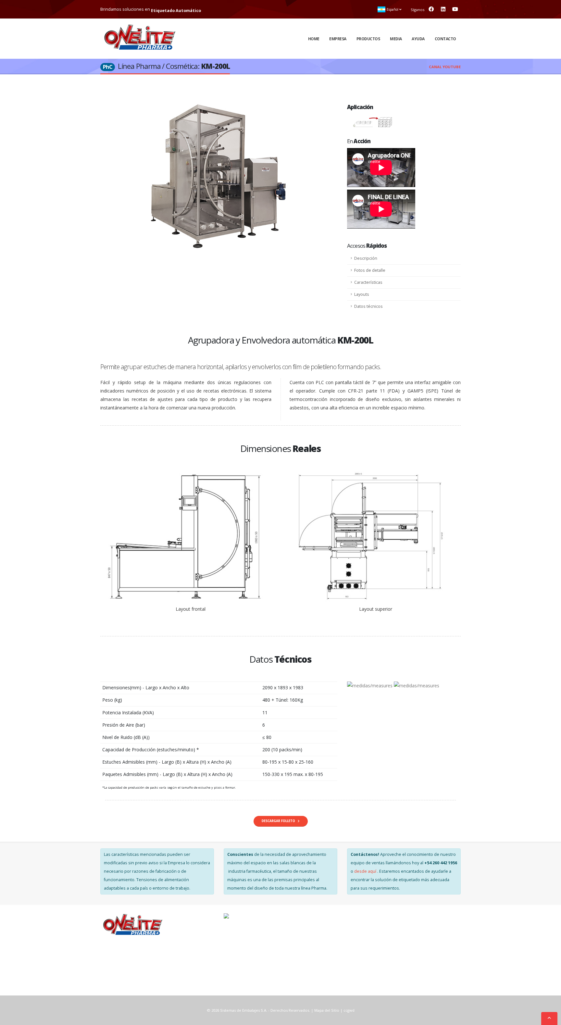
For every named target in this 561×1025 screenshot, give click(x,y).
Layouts (361, 294)
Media (396, 39)
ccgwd (349, 1010)
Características (368, 282)
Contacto (445, 39)
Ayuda (418, 39)
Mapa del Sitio (326, 1010)
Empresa (337, 39)
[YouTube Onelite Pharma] (455, 9)
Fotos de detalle (369, 270)
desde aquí (365, 871)
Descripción (365, 258)
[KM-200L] (219, 178)
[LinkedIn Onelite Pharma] (443, 9)
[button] (389, 9)
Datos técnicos (368, 306)
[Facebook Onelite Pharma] (431, 9)
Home (313, 39)
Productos (368, 39)
